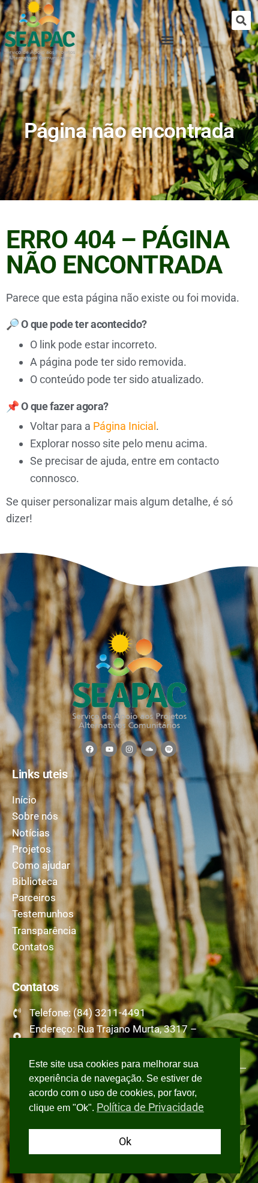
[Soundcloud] (149, 749)
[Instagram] (129, 749)
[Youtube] (109, 749)
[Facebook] (89, 749)
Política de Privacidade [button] (150, 1107)
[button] (241, 20)
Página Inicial (124, 426)
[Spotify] (168, 749)
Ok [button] (125, 1141)
